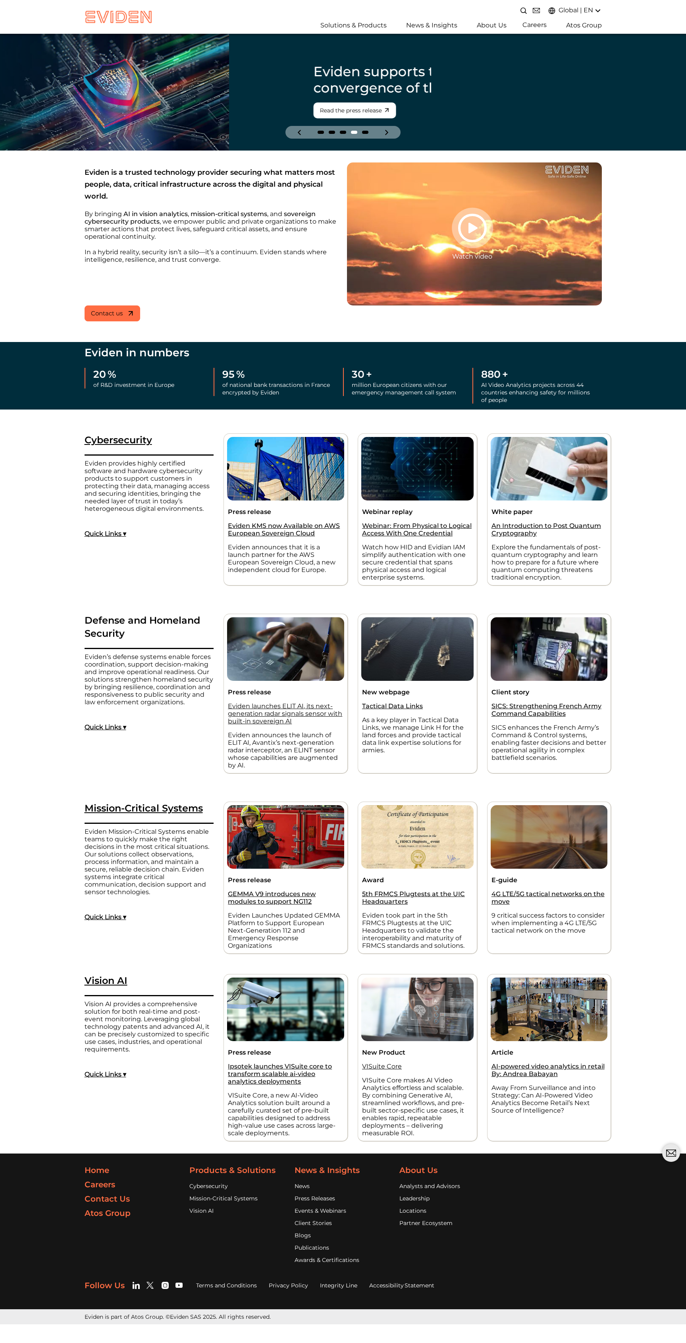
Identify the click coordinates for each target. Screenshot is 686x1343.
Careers (534, 25)
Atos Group (584, 25)
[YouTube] (179, 1285)
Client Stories (313, 1223)
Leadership (414, 1198)
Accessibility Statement (401, 1285)
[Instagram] (165, 1285)
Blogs (303, 1235)
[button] (321, 132)
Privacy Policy (288, 1285)
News (302, 1186)
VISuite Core (382, 1066)
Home (97, 1170)
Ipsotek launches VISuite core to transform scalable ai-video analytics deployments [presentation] (280, 1074)
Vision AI (201, 1210)
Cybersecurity (208, 1186)
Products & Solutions (232, 1170)
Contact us (107, 313)
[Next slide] (387, 132)
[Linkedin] (138, 1285)
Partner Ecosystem (426, 1223)
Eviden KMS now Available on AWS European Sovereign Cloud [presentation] (284, 529)
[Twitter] (151, 1285)
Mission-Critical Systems (223, 1198)
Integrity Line (338, 1285)
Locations (412, 1210)
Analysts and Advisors (429, 1186)
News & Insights (431, 25)
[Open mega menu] (318, 24)
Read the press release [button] (122, 110)
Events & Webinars (320, 1210)
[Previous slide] (299, 132)
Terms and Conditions (226, 1285)
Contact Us (107, 1199)
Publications (312, 1247)
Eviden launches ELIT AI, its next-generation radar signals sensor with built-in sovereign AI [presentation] (285, 713)
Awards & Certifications (327, 1260)
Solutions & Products (353, 25)
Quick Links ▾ (105, 533)
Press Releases (315, 1198)
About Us (492, 25)
